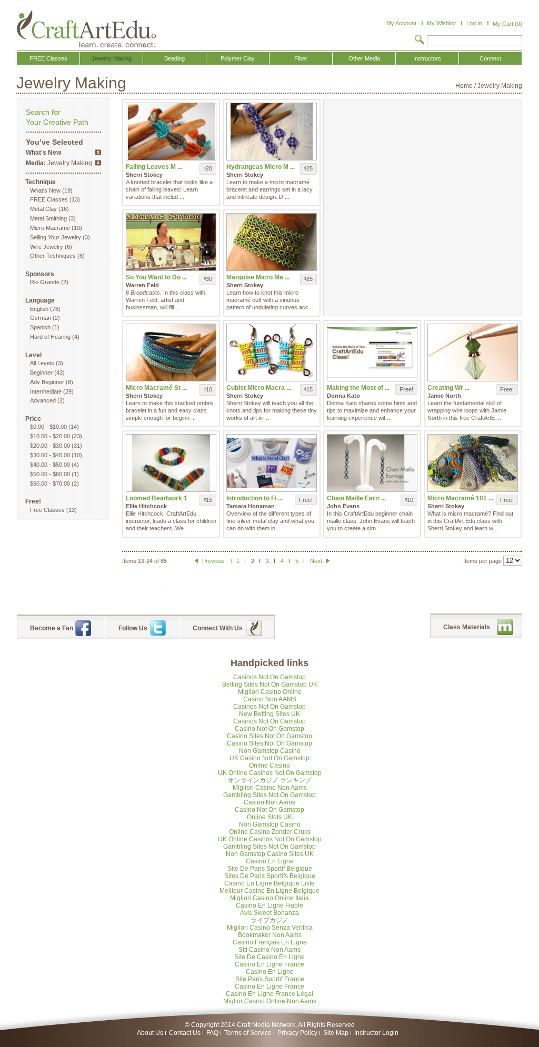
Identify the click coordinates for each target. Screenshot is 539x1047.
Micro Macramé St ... (156, 387)
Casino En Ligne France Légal (269, 994)
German (40, 318)
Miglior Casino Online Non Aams (269, 1001)
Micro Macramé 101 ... (460, 498)
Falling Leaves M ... (154, 166)
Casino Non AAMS (269, 699)
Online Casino (269, 765)
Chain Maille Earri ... (356, 498)
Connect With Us (218, 628)
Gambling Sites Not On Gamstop (269, 795)
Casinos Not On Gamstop (269, 677)
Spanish (40, 327)
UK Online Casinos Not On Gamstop (270, 773)
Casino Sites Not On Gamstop (269, 736)
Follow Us (132, 628)
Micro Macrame (50, 228)
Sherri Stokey (144, 175)
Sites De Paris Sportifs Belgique (269, 876)
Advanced (43, 400)
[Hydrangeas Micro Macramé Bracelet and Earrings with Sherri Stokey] (271, 131)
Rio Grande (44, 282)
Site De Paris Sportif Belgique (269, 868)
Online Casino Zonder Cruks (270, 831)
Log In (474, 23)
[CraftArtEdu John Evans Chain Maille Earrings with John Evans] (372, 463)
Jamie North (444, 395)
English (39, 309)
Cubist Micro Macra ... (258, 387)
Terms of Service (248, 1032)
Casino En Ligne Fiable (269, 905)
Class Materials (466, 627)
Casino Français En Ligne (270, 942)
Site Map (335, 1032)
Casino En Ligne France (269, 964)
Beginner (41, 372)
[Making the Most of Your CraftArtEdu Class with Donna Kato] (372, 352)
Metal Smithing (48, 218)
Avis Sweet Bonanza (269, 913)
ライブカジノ (269, 920)
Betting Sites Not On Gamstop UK (269, 684)
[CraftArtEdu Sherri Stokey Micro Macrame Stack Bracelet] (171, 352)
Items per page (482, 561)
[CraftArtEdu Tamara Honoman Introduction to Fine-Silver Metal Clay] (271, 463)
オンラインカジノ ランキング (270, 780)
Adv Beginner (47, 382)
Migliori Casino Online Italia (269, 898)
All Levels (42, 363)
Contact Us (185, 1032)
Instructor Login (376, 1032)
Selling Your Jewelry (55, 237)
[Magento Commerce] (86, 29)
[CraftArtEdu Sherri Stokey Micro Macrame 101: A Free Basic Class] (472, 463)
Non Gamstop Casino (270, 750)
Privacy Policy (297, 1032)
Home (464, 85)
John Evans (343, 506)
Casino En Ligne (270, 861)
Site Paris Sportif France (269, 979)
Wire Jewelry (46, 247)
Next (317, 561)
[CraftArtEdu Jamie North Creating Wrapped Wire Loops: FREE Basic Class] (472, 352)
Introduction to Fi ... (254, 498)
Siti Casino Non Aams (269, 949)
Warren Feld (142, 285)
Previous (213, 561)
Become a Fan (51, 628)
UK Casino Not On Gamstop (269, 758)
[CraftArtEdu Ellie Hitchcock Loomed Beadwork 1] (171, 463)
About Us (150, 1032)
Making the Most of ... (358, 387)
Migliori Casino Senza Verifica (270, 927)
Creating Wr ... (448, 387)
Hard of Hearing (50, 337)
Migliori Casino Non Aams (270, 787)
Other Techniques (53, 256)
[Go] (419, 40)
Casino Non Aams (269, 802)
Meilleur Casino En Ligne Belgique (269, 890)
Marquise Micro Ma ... (258, 277)
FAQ (212, 1032)
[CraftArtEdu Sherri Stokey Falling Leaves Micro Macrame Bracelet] (171, 131)
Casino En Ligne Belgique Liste (269, 883)
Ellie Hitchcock (146, 506)
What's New (45, 190)
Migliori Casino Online (270, 692)
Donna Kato (343, 395)
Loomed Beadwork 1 (156, 498)
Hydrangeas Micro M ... (260, 166)
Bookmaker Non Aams (270, 935)
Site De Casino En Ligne (269, 957)
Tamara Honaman (250, 506)
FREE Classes (49, 199)
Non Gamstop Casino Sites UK (270, 854)
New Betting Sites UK (269, 714)
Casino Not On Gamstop (269, 728)
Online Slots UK (269, 817)
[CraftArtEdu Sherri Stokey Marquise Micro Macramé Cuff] (271, 242)
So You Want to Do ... (156, 277)
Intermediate (46, 391)
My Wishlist (441, 23)
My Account (401, 23)
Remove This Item (98, 152)
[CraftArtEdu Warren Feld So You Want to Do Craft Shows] (171, 242)
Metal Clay (43, 209)
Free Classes (47, 510)
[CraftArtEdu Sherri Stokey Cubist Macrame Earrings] (271, 352)
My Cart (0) (507, 24)
